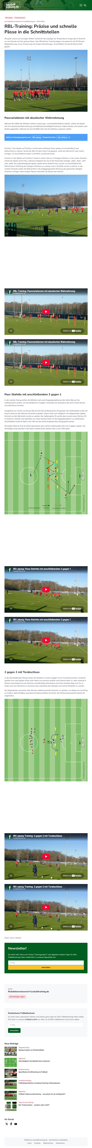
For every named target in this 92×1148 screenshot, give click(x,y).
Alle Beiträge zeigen (17, 997)
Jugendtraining (24, 1047)
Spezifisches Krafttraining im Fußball (33, 1072)
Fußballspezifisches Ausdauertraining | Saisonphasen (39, 1083)
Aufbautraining (24, 1069)
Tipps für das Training (26, 1102)
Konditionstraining (25, 1080)
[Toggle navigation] (81, 5)
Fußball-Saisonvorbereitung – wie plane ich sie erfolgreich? (42, 1094)
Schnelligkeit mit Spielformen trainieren (34, 1061)
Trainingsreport (20, 18)
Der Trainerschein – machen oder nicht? (34, 1105)
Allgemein (22, 1058)
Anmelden (46, 967)
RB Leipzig (8, 18)
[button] (85, 5)
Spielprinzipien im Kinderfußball (31, 1050)
